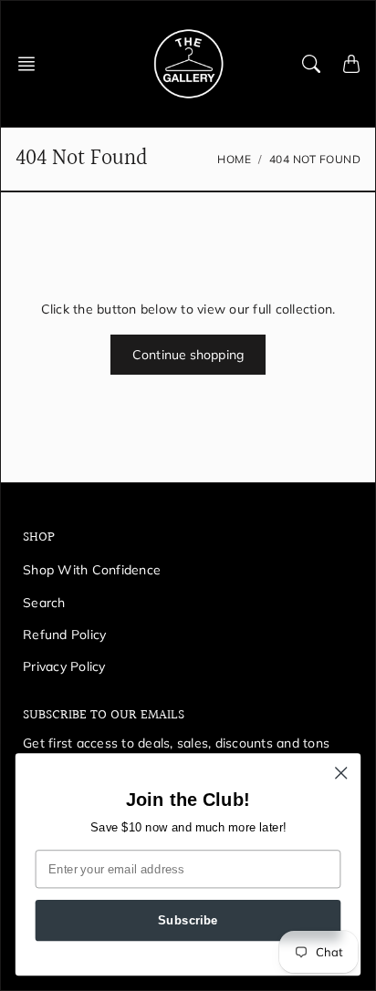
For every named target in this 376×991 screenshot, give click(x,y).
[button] (32, 64)
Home (234, 159)
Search (44, 602)
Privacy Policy (64, 666)
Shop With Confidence (92, 570)
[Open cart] (351, 64)
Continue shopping (188, 354)
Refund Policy (64, 634)
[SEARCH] (311, 64)
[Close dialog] (341, 772)
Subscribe (188, 920)
